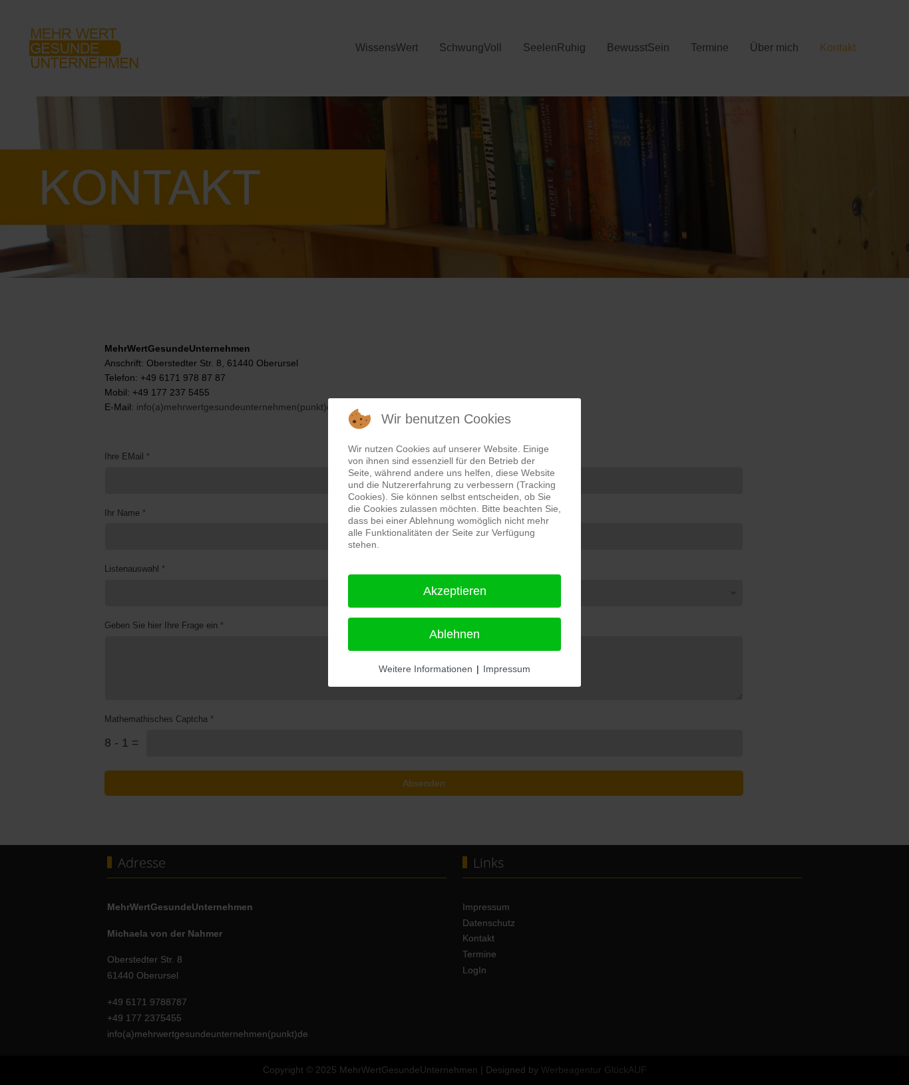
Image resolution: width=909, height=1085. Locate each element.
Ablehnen (454, 634)
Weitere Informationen (425, 668)
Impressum (506, 668)
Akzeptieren (454, 591)
